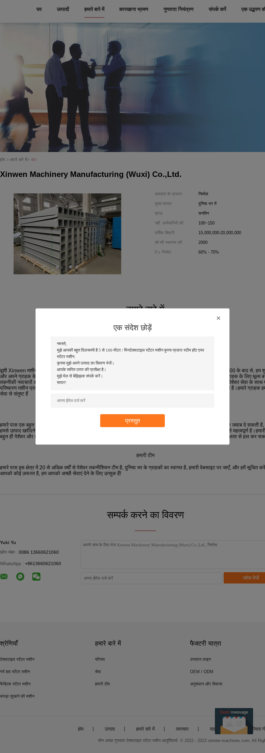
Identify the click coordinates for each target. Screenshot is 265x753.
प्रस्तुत (132, 420)
